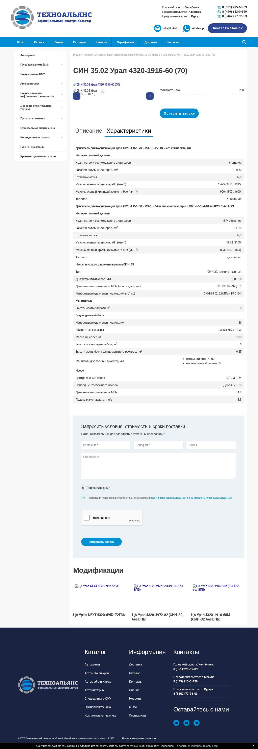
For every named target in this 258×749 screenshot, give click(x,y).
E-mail (193, 445)
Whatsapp (198, 28)
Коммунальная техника (100, 715)
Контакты (173, 42)
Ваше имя (90, 445)
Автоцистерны (94, 690)
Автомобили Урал (97, 673)
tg (197, 723)
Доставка (151, 42)
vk (176, 723)
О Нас (20, 42)
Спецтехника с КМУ (98, 698)
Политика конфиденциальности (139, 738)
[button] (76, 96)
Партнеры (79, 42)
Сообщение (91, 457)
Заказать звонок (227, 28)
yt (186, 723)
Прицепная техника (98, 707)
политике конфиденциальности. (198, 745)
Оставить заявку (179, 113)
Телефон (143, 445)
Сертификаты (126, 42)
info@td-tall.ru (171, 28)
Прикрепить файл (98, 488)
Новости (101, 42)
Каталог (39, 42)
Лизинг (58, 42)
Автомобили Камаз (98, 681)
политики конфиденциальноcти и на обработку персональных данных (191, 497)
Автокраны (92, 664)
